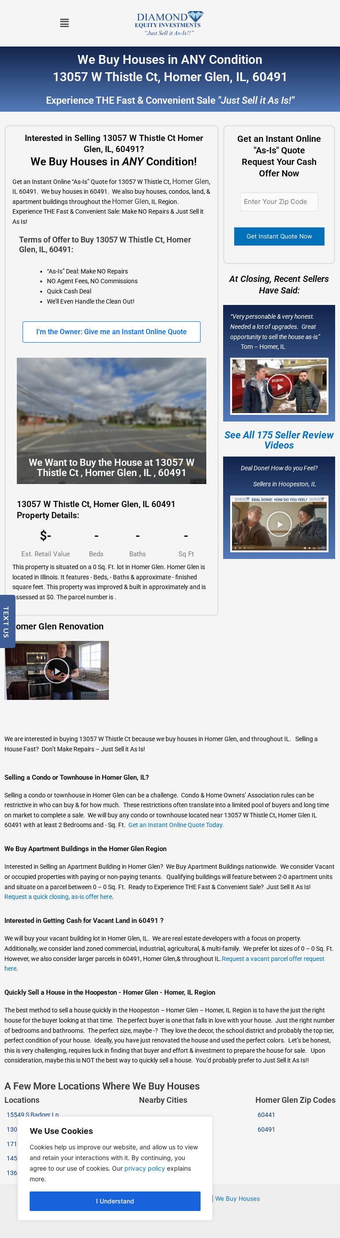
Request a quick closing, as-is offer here (58, 896)
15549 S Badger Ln (33, 1114)
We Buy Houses (237, 1198)
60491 (266, 1129)
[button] (64, 23)
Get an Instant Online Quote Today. (176, 824)
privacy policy (144, 1168)
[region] (115, 1168)
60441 (266, 1114)
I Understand (115, 1201)
